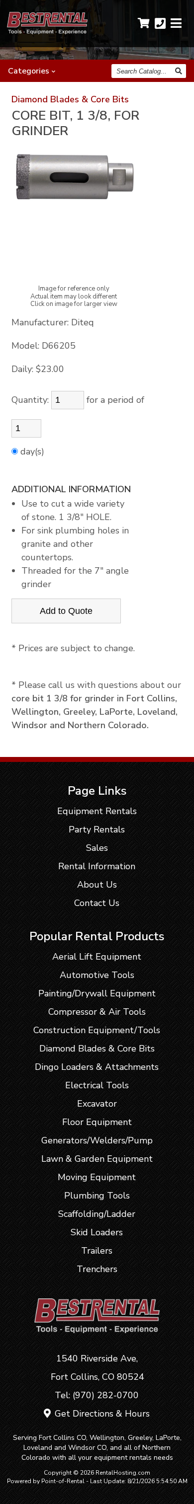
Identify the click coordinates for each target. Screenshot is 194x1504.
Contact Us (96, 903)
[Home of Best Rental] (97, 1340)
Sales (97, 848)
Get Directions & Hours (101, 1414)
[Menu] (176, 23)
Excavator (97, 1104)
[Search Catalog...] (179, 71)
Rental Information (96, 866)
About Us (97, 885)
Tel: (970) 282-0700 (97, 1395)
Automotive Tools (97, 975)
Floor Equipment (97, 1122)
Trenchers (97, 1269)
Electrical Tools (97, 1085)
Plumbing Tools (97, 1196)
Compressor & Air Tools (97, 1012)
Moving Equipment (97, 1177)
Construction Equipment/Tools (96, 1030)
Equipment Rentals (97, 811)
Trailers (96, 1251)
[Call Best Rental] (160, 23)
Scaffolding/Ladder (96, 1214)
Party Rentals (97, 829)
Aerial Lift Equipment (96, 957)
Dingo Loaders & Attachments (97, 1067)
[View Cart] (144, 23)
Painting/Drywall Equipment (97, 993)
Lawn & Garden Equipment (97, 1159)
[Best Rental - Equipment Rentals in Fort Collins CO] (47, 31)
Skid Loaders (97, 1232)
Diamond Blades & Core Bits (70, 99)
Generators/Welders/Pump (97, 1140)
